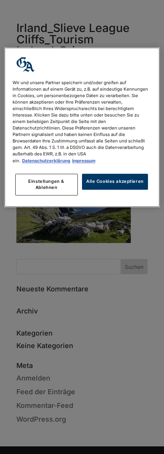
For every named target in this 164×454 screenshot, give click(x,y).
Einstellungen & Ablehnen (46, 184)
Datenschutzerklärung (46, 160)
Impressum (83, 160)
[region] (82, 127)
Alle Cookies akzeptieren (115, 181)
